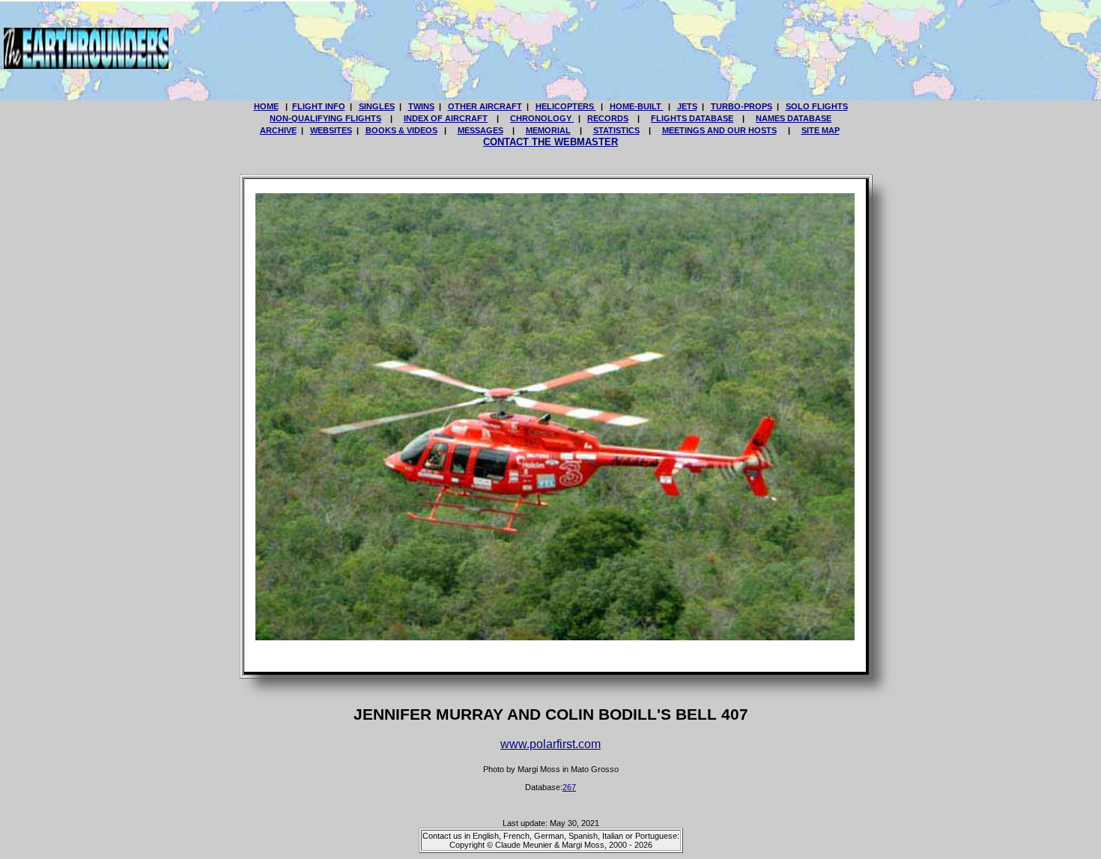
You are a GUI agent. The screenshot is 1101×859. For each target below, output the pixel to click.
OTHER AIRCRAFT (485, 106)
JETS (687, 106)
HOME (266, 106)
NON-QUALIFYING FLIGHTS (325, 118)
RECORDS (607, 118)
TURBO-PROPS (741, 106)
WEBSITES (331, 130)
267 (569, 787)
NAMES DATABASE (793, 118)
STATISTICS (616, 130)
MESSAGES (480, 130)
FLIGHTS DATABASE (692, 118)
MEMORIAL (548, 130)
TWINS (421, 106)
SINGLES (377, 106)
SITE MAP (820, 130)
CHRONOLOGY (542, 118)
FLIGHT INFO (318, 106)
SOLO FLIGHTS (817, 106)
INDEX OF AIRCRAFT (446, 118)
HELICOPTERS (566, 106)
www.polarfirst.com (550, 744)
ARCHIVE (278, 130)
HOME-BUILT (637, 106)
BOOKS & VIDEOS (401, 130)
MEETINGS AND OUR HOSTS (719, 130)
